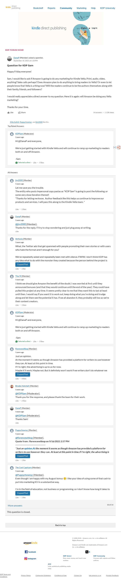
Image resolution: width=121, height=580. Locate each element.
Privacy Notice (26, 575)
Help (93, 8)
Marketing (81, 8)
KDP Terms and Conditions (5, 575)
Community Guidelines (43, 575)
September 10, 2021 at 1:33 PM (26, 61)
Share (23, 112)
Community (66, 8)
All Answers (13, 172)
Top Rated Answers (16, 126)
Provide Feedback (112, 575)
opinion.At (29, 448)
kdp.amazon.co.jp (95, 575)
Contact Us (78, 575)
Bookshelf (38, 8)
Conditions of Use (60, 575)
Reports (51, 8)
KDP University (107, 8)
